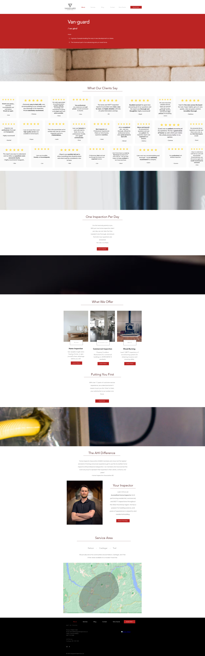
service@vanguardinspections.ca (79, 631)
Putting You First (102, 374)
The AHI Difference (101, 453)
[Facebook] (69, 646)
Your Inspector (123, 485)
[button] (93, 7)
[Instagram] (67, 646)
